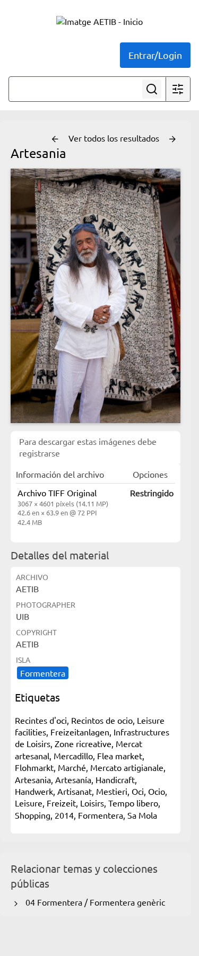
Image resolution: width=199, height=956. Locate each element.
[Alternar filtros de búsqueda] (178, 89)
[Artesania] (95, 296)
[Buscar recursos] (151, 89)
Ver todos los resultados (114, 138)
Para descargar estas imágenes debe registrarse (88, 447)
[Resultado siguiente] (172, 139)
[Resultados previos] (55, 139)
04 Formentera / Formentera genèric (93, 902)
